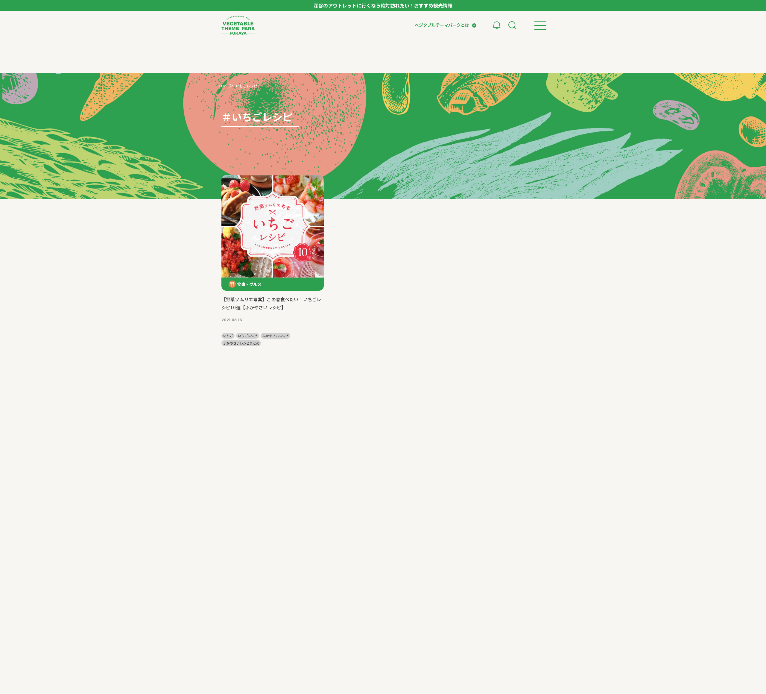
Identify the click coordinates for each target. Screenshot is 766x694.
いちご (228, 336)
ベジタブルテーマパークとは (442, 25)
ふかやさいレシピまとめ (241, 343)
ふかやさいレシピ (275, 336)
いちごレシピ (248, 336)
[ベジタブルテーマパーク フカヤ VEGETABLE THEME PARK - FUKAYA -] (238, 25)
